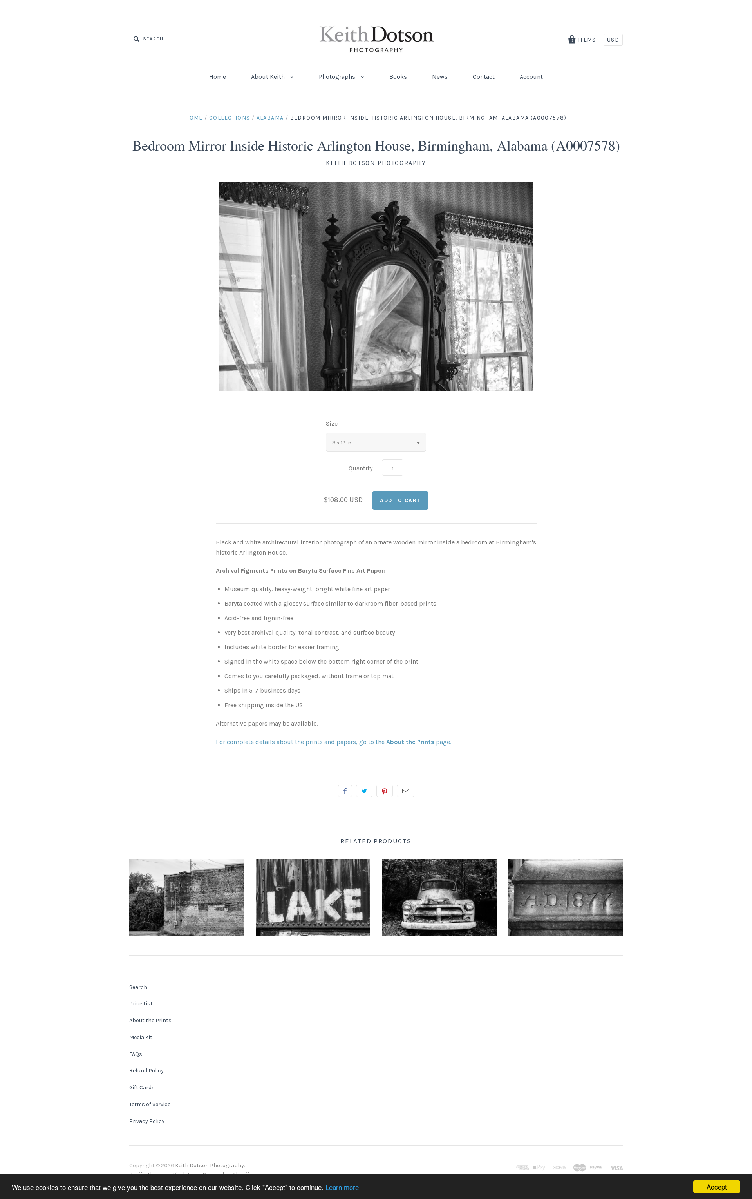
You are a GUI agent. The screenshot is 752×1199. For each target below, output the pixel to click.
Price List (141, 1003)
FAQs (135, 1054)
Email (405, 791)
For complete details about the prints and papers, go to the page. (333, 742)
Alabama (270, 117)
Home (217, 76)
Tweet (364, 791)
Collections (229, 117)
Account (531, 76)
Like (345, 791)
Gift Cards (142, 1087)
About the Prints (150, 1020)
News (440, 76)
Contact (484, 76)
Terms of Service (149, 1104)
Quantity (360, 468)
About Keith (268, 76)
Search (138, 987)
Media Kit (140, 1037)
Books (398, 76)
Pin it (384, 791)
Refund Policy (146, 1070)
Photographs (338, 76)
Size (332, 423)
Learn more (342, 1187)
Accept (717, 1187)
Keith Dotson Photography (376, 163)
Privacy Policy (146, 1121)
